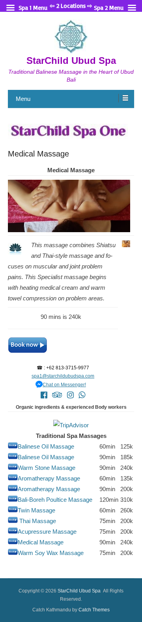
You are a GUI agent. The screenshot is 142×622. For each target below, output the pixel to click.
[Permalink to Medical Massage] (71, 131)
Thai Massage (37, 521)
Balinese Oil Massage (46, 446)
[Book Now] (63, 345)
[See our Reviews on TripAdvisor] (57, 394)
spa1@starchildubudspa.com (63, 376)
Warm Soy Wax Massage (51, 552)
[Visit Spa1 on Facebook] (44, 394)
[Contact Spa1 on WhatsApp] (81, 394)
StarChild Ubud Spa (71, 60)
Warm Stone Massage (46, 467)
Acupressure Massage (47, 531)
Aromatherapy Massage (49, 478)
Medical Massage (38, 153)
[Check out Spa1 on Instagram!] (70, 394)
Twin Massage (36, 510)
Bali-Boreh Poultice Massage (55, 499)
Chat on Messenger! (63, 384)
